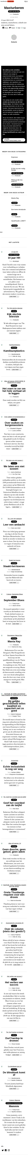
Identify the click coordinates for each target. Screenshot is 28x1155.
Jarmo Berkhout (16, 472)
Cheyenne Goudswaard (16, 774)
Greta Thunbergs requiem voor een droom (14, 895)
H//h (2, 1146)
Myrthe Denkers (17, 1112)
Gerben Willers (16, 772)
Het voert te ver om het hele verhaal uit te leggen (14, 391)
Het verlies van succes (14, 983)
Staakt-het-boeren (14, 566)
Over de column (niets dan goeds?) (14, 930)
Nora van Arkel (15, 528)
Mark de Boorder (16, 900)
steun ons (10, 1)
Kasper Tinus (17, 716)
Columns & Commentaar (14, 1103)
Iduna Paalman (16, 935)
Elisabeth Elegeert (16, 428)
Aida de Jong (17, 356)
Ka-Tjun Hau (17, 474)
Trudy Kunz (15, 603)
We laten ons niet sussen (14, 467)
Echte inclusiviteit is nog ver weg (14, 767)
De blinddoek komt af (14, 1073)
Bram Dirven (17, 605)
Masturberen (14, 8)
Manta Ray (14, 641)
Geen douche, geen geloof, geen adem (14, 850)
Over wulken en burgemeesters (14, 424)
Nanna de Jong (16, 647)
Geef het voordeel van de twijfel (14, 804)
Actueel (14, 348)
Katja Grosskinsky (16, 572)
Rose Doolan (16, 1044)
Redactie (16, 14)
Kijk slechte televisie (14, 315)
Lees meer (12, 296)
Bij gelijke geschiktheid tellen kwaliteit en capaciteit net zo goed (14, 706)
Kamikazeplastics (14, 350)
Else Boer (16, 808)
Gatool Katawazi (16, 714)
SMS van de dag (14, 11)
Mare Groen (16, 988)
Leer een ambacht (14, 524)
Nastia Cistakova (16, 1080)
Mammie (14, 1106)
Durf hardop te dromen (14, 1039)
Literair (14, 311)
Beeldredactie (16, 354)
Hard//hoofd (4, 1)
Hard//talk (14, 698)
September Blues (14, 600)
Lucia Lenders (16, 430)
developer (16, 261)
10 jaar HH (14, 257)
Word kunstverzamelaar (12, 139)
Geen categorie (14, 255)
